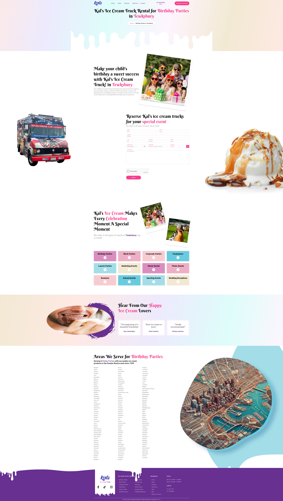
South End (120, 452)
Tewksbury (145, 429)
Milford (144, 409)
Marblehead (145, 392)
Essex (119, 375)
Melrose (144, 404)
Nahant (144, 415)
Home (113, 3)
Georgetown (121, 388)
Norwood (96, 440)
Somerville (120, 446)
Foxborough (121, 381)
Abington (96, 367)
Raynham (96, 454)
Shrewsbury (121, 444)
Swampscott (145, 425)
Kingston (144, 367)
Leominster (145, 373)
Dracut (119, 367)
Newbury (144, 421)
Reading (96, 455)
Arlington (96, 373)
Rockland (96, 459)
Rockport (120, 425)
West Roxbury (145, 448)
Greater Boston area (123, 392)
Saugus (120, 434)
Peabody (96, 442)
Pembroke (96, 444)
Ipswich (120, 421)
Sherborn (120, 440)
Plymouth (96, 448)
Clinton (95, 409)
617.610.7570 (161, 3)
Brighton (96, 392)
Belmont (96, 381)
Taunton (144, 427)
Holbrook (120, 411)
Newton (96, 425)
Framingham (121, 383)
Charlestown (97, 404)
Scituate (120, 436)
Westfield (144, 442)
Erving (119, 373)
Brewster (96, 388)
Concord (96, 413)
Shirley (120, 442)
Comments (129, 149)
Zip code (151, 139)
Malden (144, 386)
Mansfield (144, 390)
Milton (144, 413)
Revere (95, 457)
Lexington (144, 375)
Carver (95, 402)
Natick (144, 417)
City (128, 139)
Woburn (144, 455)
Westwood (145, 450)
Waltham (144, 434)
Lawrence (144, 371)
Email (161, 129)
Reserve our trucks (182, 3)
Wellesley (144, 440)
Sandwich (120, 432)
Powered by (155, 499)
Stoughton (120, 457)
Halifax (120, 396)
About (119, 3)
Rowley (120, 427)
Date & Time (130, 144)
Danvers (96, 415)
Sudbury (120, 459)
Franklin (120, 385)
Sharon (120, 438)
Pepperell (96, 446)
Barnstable (96, 377)
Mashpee (144, 398)
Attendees (151, 144)
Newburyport (145, 423)
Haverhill (120, 408)
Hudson (120, 417)
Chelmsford (97, 408)
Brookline (96, 394)
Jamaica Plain (122, 423)
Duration (172, 144)
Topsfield (144, 431)
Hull (119, 419)
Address (129, 134)
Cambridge (96, 398)
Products (126, 3)
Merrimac (144, 406)
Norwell (96, 438)
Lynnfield (144, 385)
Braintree (96, 386)
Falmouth (120, 379)
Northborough (97, 432)
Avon (95, 375)
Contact (143, 3)
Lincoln (144, 377)
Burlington (96, 396)
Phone (171, 139)
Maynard (144, 400)
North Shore (97, 436)
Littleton (144, 379)
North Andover (97, 429)
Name (128, 129)
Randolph (96, 452)
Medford (144, 402)
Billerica (96, 383)
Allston (95, 369)
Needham (144, 419)
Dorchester (96, 421)
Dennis (95, 419)
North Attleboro (98, 431)
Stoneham (120, 455)
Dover (95, 423)
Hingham (120, 409)
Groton (120, 394)
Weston (144, 446)
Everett (120, 377)
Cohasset (96, 411)
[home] (102, 3)
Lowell (144, 381)
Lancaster (144, 369)
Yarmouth (144, 457)
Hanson (120, 404)
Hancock (120, 400)
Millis (143, 411)
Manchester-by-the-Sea (148, 388)
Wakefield (144, 432)
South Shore (121, 454)
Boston (95, 385)
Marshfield (145, 396)
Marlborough (145, 394)
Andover (96, 371)
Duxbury (120, 369)
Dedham (96, 417)
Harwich (120, 406)
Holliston (120, 413)
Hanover (120, 402)
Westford (144, 444)
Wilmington (145, 454)
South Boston (121, 450)
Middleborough (146, 408)
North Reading (97, 434)
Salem (119, 429)
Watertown (145, 436)
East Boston (121, 371)
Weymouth (145, 452)
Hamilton (120, 398)
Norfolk (96, 427)
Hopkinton (120, 415)
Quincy (95, 450)
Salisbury (120, 431)
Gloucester (121, 390)
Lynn (143, 383)
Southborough (121, 448)
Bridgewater (97, 390)
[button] (135, 3)
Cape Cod (96, 400)
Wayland (144, 438)
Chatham (96, 406)
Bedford (96, 379)
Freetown (120, 386)
